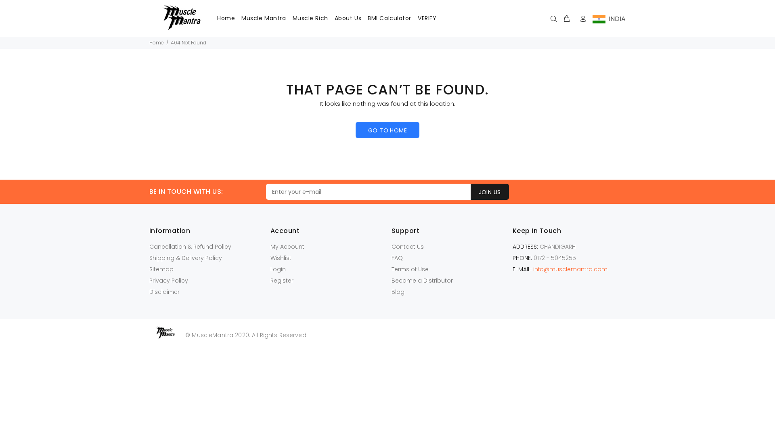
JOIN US (490, 192)
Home (156, 42)
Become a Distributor (422, 281)
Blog (398, 292)
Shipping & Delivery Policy (185, 258)
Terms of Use (410, 269)
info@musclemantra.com (570, 269)
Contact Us (408, 247)
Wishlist (280, 258)
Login (278, 269)
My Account (287, 247)
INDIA (615, 18)
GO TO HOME (387, 130)
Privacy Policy (168, 281)
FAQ (397, 258)
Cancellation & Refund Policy (190, 247)
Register (281, 281)
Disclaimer (164, 292)
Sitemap (161, 269)
